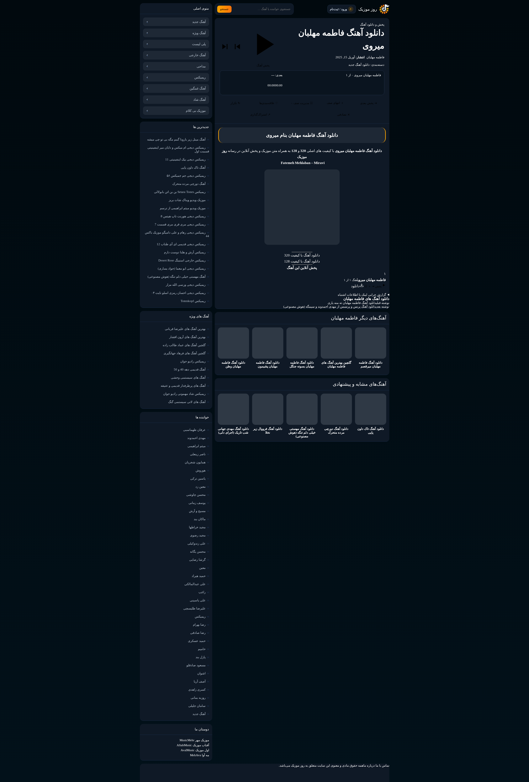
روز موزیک (367, 9)
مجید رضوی (198, 535)
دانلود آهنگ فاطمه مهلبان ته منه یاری (352, 303)
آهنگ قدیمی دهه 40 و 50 (190, 369)
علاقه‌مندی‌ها (268, 103)
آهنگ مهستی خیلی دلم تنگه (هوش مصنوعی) (177, 276)
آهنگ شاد (199, 99)
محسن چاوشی (196, 494)
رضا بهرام (199, 624)
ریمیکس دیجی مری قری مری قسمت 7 (180, 224)
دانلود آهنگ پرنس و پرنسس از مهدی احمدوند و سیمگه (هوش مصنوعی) (329, 306)
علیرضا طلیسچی (194, 608)
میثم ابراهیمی (196, 446)
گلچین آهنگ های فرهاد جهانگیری (185, 353)
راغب (202, 592)
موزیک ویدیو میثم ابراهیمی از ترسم (183, 208)
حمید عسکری (197, 641)
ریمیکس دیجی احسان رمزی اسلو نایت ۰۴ (178, 293)
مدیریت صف (302, 103)
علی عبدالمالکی (195, 584)
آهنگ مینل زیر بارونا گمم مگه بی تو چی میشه (176, 139)
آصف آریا (200, 681)
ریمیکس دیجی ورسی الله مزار (186, 284)
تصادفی (343, 114)
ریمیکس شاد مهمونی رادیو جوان (184, 393)
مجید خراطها (197, 527)
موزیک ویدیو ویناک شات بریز (187, 200)
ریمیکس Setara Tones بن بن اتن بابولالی (180, 192)
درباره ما (369, 765)
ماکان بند (200, 519)
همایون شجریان (195, 462)
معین (202, 567)
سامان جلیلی (197, 705)
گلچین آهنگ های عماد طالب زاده (184, 345)
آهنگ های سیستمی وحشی (188, 377)
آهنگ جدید (199, 22)
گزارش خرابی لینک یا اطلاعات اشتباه (362, 294)
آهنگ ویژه (199, 33)
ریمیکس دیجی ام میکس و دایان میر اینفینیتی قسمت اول (178, 149)
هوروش (201, 470)
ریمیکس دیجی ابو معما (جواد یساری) (182, 268)
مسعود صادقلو (196, 665)
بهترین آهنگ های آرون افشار (187, 337)
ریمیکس (200, 77)
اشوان (201, 673)
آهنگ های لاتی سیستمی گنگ (187, 402)
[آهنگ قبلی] (237, 46)
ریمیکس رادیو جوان (193, 361)
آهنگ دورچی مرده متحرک (189, 183)
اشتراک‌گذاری (260, 114)
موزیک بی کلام (196, 110)
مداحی (201, 66)
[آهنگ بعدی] (225, 46)
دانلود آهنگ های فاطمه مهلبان (366, 299)
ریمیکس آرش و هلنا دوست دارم (185, 252)
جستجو (224, 9)
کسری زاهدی (197, 689)
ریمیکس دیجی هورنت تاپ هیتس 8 (183, 216)
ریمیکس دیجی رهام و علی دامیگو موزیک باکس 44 (177, 234)
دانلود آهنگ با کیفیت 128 (302, 261)
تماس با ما (382, 765)
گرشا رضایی (197, 559)
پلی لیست (199, 44)
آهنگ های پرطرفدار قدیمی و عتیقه (183, 385)
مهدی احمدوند (196, 438)
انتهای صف (335, 102)
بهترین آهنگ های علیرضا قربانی (185, 329)
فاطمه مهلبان (375, 57)
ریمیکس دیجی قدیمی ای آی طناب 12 (181, 244)
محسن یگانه (198, 551)
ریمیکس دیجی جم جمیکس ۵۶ (186, 175)
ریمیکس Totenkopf (193, 301)
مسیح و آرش (197, 511)
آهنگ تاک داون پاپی (193, 167)
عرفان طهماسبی (194, 429)
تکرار (235, 103)
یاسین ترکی (198, 478)
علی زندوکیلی (196, 543)
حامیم (202, 649)
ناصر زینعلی (198, 454)
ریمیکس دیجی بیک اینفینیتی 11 (185, 159)
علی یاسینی (198, 600)
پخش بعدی (368, 103)
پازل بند (201, 657)
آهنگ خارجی (197, 55)
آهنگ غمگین (198, 88)
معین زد (200, 486)
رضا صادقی (198, 632)
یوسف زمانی (197, 503)
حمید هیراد (199, 576)
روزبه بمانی (198, 697)
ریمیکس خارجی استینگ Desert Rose (182, 260)
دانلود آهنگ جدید (359, 64)
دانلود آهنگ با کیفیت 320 (302, 255)
